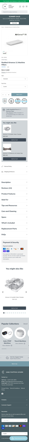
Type (2, 75)
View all (25, 323)
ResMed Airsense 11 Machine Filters (12, 27)
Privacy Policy (5, 388)
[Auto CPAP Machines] (7, 333)
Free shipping (9, 112)
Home (2, 27)
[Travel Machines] (20, 333)
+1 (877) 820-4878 (11, 380)
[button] (23, 6)
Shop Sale (14, 23)
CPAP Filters (4, 59)
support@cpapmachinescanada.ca (14, 381)
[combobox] (14, 11)
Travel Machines (20, 341)
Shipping (3, 72)
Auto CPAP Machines (7, 342)
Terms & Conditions (15, 388)
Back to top (14, 363)
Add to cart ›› (19, 94)
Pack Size (3, 83)
